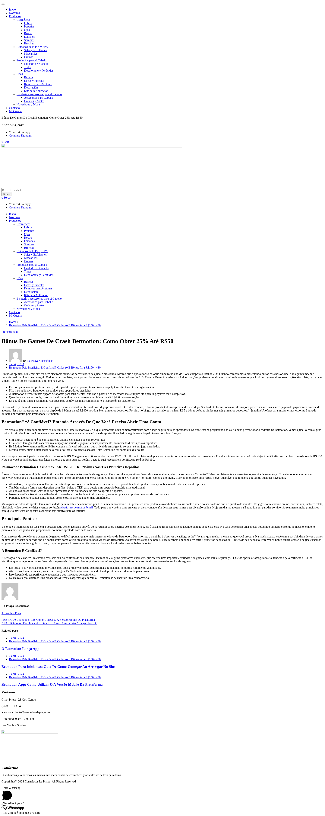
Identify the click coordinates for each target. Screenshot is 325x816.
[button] (5, 142)
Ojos (27, 29)
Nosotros (14, 13)
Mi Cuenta (15, 111)
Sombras (29, 40)
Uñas (20, 74)
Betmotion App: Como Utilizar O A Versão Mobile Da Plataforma (52, 684)
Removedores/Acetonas (38, 84)
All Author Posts (11, 613)
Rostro (28, 33)
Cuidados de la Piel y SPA (32, 46)
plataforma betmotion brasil (76, 507)
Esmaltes (29, 36)
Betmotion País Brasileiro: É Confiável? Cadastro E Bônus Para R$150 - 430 (55, 325)
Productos (15, 16)
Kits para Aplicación (36, 90)
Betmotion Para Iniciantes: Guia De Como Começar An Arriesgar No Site (58, 667)
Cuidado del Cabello (36, 63)
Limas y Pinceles (34, 80)
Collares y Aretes (34, 101)
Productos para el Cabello (32, 60)
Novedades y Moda (28, 104)
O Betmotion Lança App (20, 649)
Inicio (12, 9)
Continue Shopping (20, 135)
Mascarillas (30, 53)
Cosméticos (23, 19)
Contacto (14, 107)
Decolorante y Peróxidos (38, 70)
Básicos (28, 77)
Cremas (28, 57)
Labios (28, 23)
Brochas (29, 43)
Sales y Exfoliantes (35, 50)
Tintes (27, 67)
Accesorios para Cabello (38, 97)
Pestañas (29, 26)
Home (12, 322)
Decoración (31, 87)
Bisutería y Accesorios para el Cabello (39, 94)
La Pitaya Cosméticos (40, 360)
